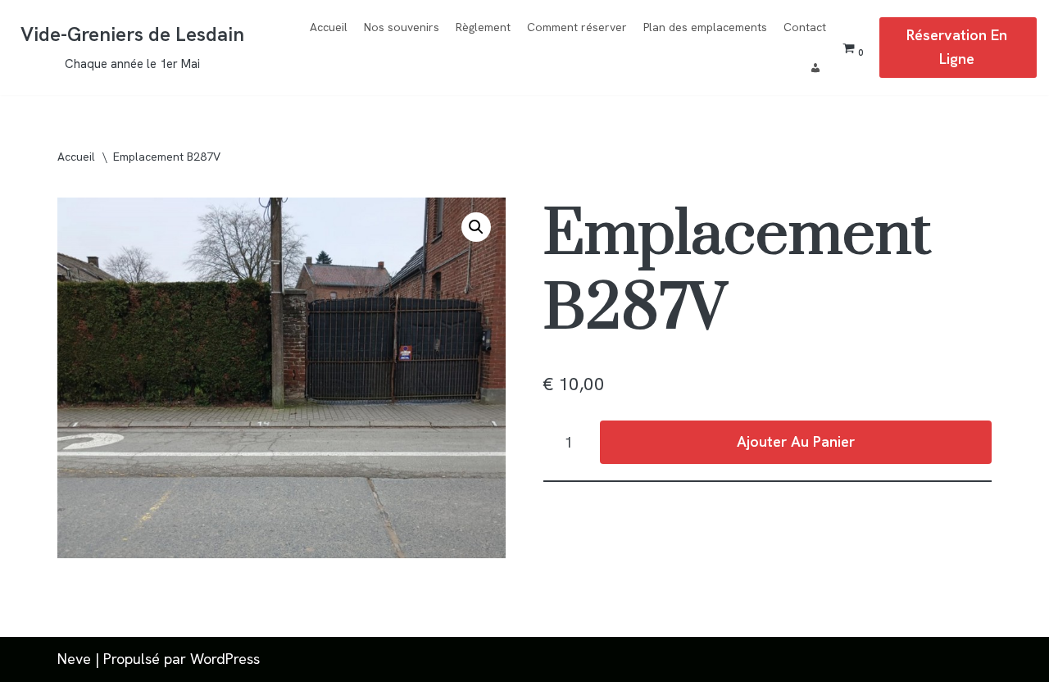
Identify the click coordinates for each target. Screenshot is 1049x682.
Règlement (483, 27)
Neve (74, 658)
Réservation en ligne (956, 46)
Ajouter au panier (796, 441)
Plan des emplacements (705, 27)
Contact (804, 27)
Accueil (328, 27)
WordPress (225, 658)
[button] (476, 227)
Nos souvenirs (401, 27)
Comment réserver (577, 27)
